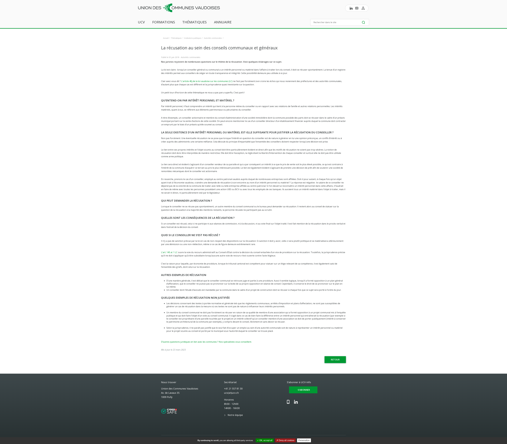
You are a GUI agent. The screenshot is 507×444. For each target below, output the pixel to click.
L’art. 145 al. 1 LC (169, 252)
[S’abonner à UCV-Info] (356, 8)
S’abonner (303, 389)
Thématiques (194, 22)
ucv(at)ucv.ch (231, 392)
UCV (141, 22)
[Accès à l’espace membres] (363, 8)
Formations (163, 22)
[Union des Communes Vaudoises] (179, 7)
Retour (335, 359)
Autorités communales (213, 38)
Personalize (304, 440)
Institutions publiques (192, 38)
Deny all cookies (286, 440)
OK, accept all (265, 440)
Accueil (166, 38)
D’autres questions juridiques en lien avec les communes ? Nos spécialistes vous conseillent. (206, 341)
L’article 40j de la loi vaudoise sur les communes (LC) (207, 81)
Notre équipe (235, 415)
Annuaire (223, 22)
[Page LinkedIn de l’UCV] (351, 8)
